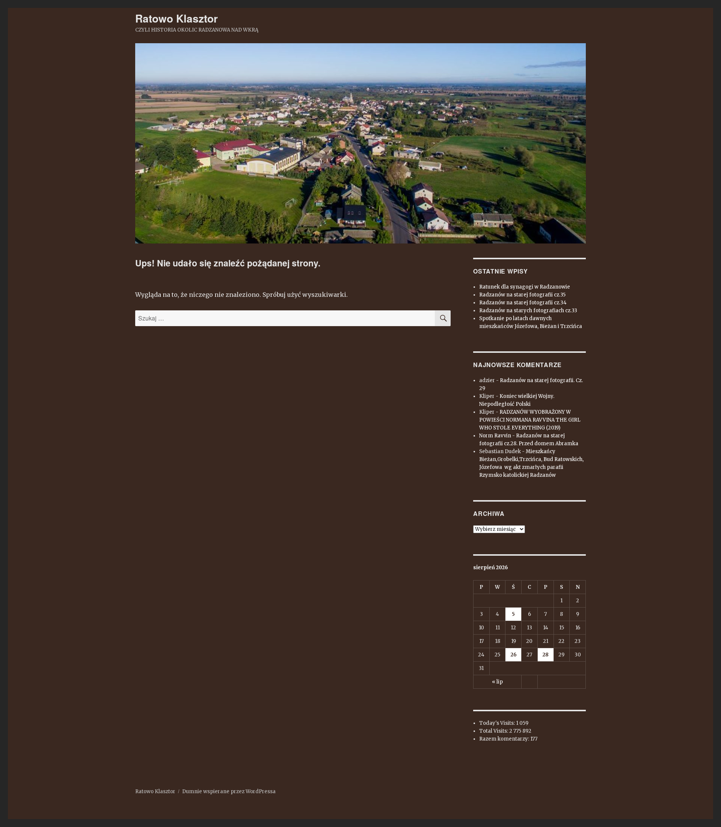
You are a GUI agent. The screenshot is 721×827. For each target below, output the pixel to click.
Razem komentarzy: (504, 739)
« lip (497, 682)
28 (545, 655)
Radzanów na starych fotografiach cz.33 (528, 310)
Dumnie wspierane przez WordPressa (229, 791)
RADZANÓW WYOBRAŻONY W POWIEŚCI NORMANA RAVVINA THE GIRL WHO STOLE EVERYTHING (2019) (530, 420)
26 (513, 655)
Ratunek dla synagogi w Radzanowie (524, 287)
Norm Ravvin (495, 435)
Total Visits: (494, 731)
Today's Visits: (497, 723)
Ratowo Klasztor (176, 18)
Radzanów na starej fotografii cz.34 (523, 302)
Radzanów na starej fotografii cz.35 (522, 295)
